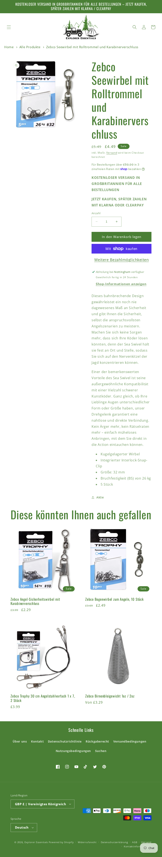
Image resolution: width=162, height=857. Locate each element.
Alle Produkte (29, 47)
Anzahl (96, 213)
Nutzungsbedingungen (73, 751)
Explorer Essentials (36, 842)
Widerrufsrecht (87, 842)
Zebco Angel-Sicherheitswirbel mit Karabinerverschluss (35, 601)
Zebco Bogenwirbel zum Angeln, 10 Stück (114, 599)
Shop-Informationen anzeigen (121, 284)
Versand (111, 152)
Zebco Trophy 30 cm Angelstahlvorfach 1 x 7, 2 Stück (43, 698)
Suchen (101, 751)
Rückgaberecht (97, 741)
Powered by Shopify (61, 842)
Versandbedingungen (129, 741)
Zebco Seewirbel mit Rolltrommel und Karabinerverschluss (92, 47)
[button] (9, 27)
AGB (134, 842)
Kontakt (37, 741)
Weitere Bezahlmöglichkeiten (121, 259)
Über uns (20, 741)
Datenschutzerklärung (114, 842)
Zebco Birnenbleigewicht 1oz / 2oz (110, 696)
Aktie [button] (100, 497)
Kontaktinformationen (137, 846)
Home (9, 47)
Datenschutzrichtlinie (65, 741)
